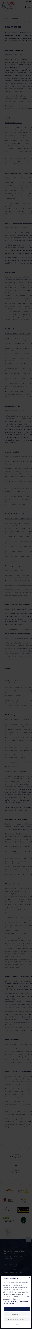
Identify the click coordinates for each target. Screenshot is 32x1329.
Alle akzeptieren (17, 1309)
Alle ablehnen (16, 1314)
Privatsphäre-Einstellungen (16, 1319)
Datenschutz (16, 1324)
